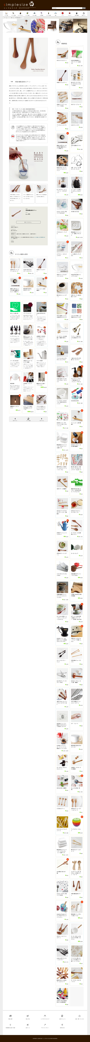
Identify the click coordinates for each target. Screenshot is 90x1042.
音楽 (55, 15)
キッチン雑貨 (27, 15)
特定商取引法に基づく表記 (10, 1027)
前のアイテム (15, 420)
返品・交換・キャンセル (79, 1019)
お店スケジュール (62, 1019)
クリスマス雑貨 (48, 15)
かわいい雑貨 (34, 15)
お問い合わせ (62, 1027)
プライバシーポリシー (45, 1027)
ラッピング (69, 15)
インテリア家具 (13, 15)
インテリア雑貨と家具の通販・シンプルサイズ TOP (45, 5)
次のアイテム (42, 420)
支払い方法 (28, 1019)
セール (63, 15)
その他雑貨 (41, 15)
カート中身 (6, 15)
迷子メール (28, 1027)
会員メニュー (84, 15)
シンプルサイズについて (45, 1019)
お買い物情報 (77, 15)
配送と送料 (10, 1019)
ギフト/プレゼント (20, 15)
